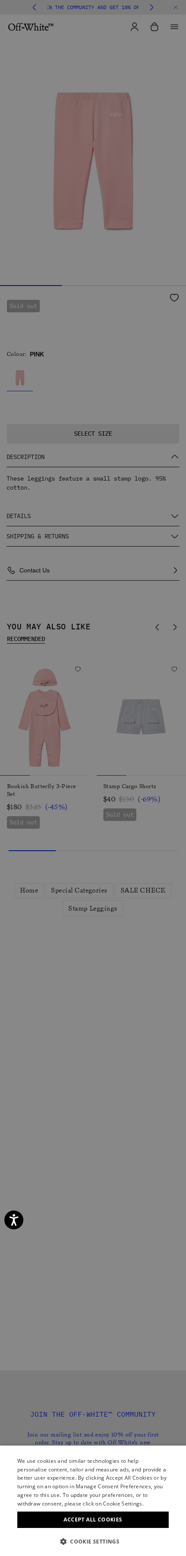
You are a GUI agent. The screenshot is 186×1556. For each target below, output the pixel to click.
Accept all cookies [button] (93, 1519)
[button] (93, 1541)
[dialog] (93, 1501)
